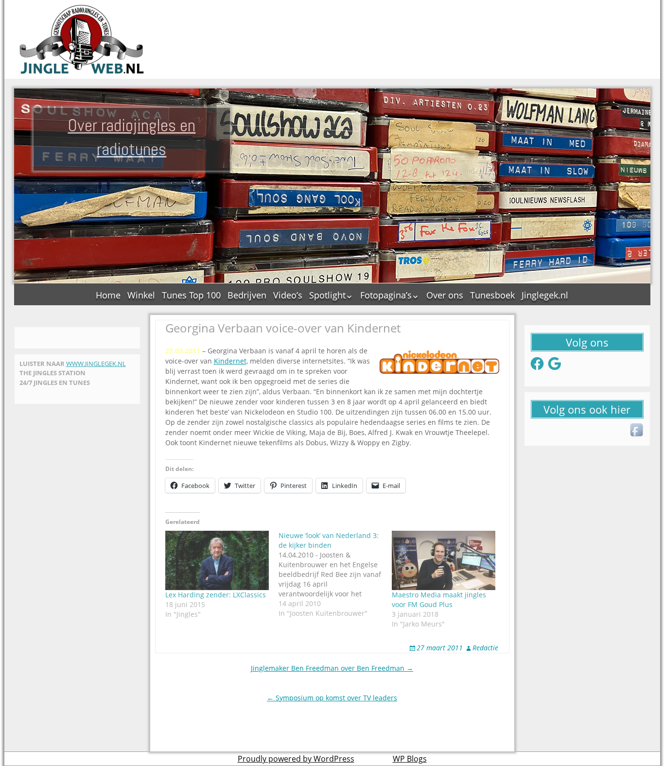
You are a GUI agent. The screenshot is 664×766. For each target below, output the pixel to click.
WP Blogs (410, 758)
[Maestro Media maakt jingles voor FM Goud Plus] (443, 560)
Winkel (141, 295)
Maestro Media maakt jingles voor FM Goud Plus (439, 599)
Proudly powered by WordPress (296, 758)
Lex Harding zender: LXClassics (215, 594)
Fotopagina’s (386, 295)
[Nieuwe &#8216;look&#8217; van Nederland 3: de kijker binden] (335, 574)
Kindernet (230, 361)
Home (108, 295)
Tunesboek (492, 295)
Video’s (287, 295)
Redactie (485, 647)
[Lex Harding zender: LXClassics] (217, 560)
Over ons (444, 295)
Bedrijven (246, 295)
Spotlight (327, 295)
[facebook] (637, 430)
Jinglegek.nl (545, 295)
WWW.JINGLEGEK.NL (96, 363)
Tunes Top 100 (191, 295)
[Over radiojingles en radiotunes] (82, 39)
